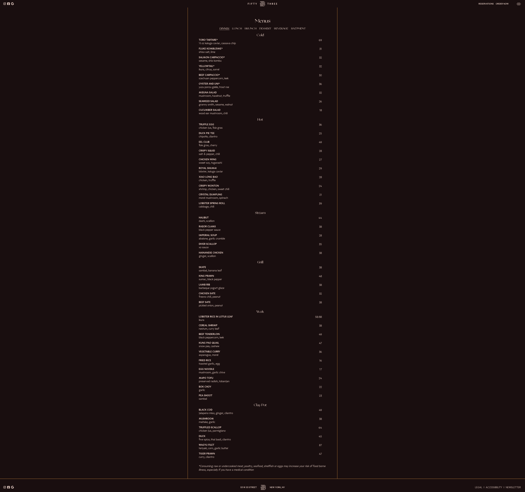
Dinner (224, 28)
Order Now (502, 3)
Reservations (486, 3)
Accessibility (494, 487)
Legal (478, 487)
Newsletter (513, 487)
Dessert (265, 28)
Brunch (250, 28)
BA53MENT (298, 28)
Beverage (281, 28)
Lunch (237, 28)
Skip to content (10, 12)
